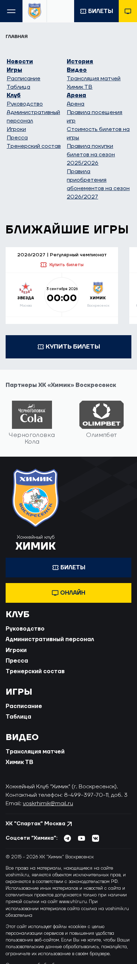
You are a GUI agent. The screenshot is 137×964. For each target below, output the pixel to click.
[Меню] (11, 11)
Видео (77, 70)
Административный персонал (50, 639)
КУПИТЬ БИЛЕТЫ (73, 347)
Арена (76, 95)
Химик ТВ (79, 86)
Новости (20, 61)
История (80, 61)
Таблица (18, 86)
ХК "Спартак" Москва (35, 823)
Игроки (16, 129)
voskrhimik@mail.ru (48, 803)
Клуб (14, 95)
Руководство (25, 103)
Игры (14, 70)
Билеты (100, 11)
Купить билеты (66, 265)
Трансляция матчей (93, 78)
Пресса (17, 137)
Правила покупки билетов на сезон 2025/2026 (91, 155)
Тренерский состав (34, 146)
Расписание (23, 78)
